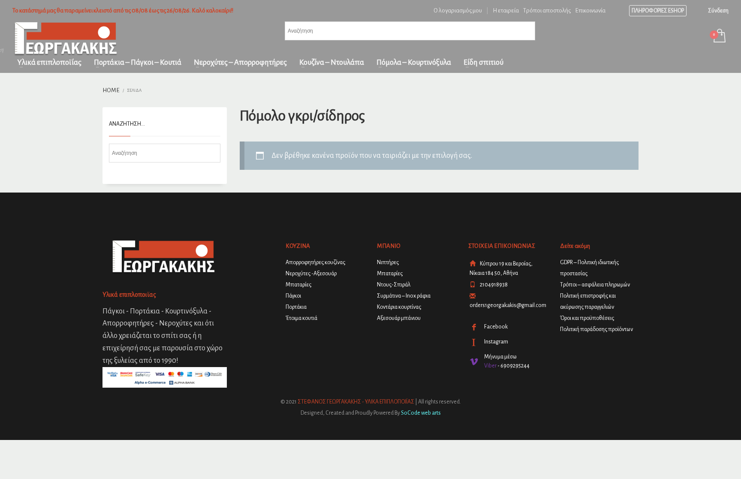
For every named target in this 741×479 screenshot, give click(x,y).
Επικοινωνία (590, 10)
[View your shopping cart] (719, 36)
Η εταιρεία (506, 10)
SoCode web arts (421, 413)
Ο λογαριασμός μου (458, 10)
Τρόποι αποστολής (547, 10)
